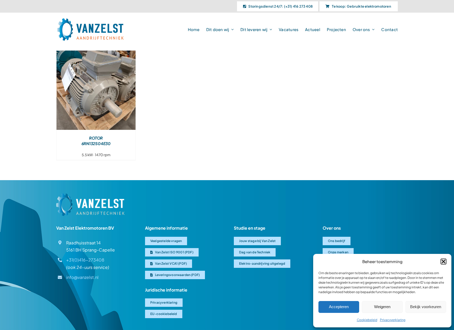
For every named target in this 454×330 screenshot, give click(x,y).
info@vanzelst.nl (82, 277)
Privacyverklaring (392, 320)
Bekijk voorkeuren (425, 306)
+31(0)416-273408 (85, 260)
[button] (443, 261)
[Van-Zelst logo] (90, 20)
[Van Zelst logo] (90, 195)
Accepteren (339, 306)
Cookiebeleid (367, 320)
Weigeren (382, 306)
